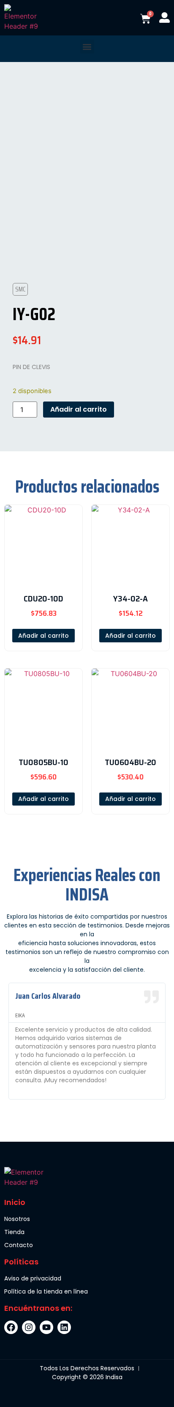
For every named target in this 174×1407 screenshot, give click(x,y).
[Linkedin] (64, 1327)
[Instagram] (28, 1327)
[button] (87, 47)
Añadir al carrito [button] (43, 635)
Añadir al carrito (78, 409)
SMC (20, 289)
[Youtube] (46, 1327)
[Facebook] (11, 1327)
